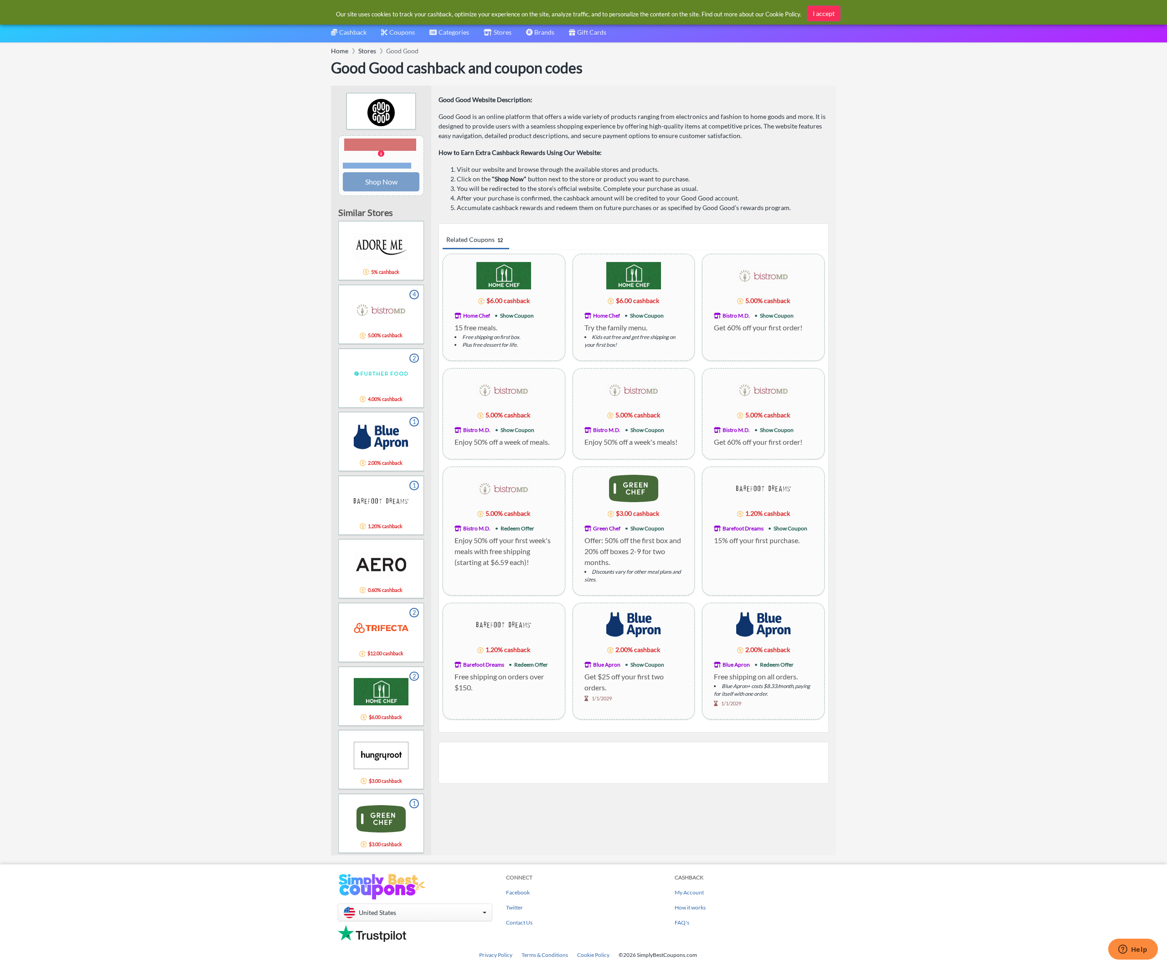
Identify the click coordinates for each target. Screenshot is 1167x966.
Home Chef (476, 315)
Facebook (518, 892)
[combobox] (449, 35)
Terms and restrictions (377, 166)
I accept (824, 13)
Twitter (514, 907)
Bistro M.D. (736, 315)
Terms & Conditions (545, 954)
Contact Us (519, 922)
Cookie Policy (593, 954)
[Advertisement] (633, 762)
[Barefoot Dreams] (763, 488)
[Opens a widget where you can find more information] (1133, 950)
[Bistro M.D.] (763, 275)
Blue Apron (606, 664)
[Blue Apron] (633, 624)
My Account (689, 892)
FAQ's (682, 922)
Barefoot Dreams (743, 528)
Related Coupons (474, 239)
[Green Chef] (633, 488)
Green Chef (606, 528)
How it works (690, 907)
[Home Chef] (503, 275)
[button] (381, 154)
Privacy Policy (495, 954)
